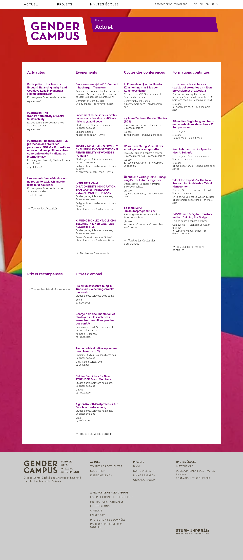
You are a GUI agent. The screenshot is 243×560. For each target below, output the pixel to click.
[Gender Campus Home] (55, 31)
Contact (96, 510)
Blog (136, 466)
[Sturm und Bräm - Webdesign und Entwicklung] (192, 531)
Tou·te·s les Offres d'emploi (96, 433)
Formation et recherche (193, 478)
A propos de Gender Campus (171, 4)
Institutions (185, 466)
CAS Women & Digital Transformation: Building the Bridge (192, 216)
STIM (111, 97)
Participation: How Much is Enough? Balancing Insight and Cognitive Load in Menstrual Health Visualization (47, 89)
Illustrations (100, 506)
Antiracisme (82, 91)
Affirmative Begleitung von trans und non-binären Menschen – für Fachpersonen (193, 124)
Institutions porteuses (107, 501)
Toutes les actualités (106, 466)
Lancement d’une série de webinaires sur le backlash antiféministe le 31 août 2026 (47, 181)
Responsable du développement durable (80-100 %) (97, 350)
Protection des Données (107, 519)
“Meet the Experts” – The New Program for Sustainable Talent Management (192, 183)
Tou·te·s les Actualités (44, 208)
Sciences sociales (36, 125)
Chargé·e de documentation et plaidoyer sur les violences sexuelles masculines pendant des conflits (95, 318)
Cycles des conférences (144, 72)
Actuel (31, 4)
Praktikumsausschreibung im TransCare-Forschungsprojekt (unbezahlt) (95, 289)
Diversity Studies (52, 160)
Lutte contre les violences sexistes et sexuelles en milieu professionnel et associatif (192, 87)
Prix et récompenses (45, 274)
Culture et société (133, 94)
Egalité (104, 91)
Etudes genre (34, 97)
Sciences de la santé (54, 97)
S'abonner (97, 470)
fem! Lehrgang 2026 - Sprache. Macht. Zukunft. (192, 151)
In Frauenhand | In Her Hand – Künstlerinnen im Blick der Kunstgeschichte (143, 87)
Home (99, 20)
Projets (64, 4)
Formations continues (191, 72)
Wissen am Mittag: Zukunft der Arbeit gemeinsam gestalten (143, 148)
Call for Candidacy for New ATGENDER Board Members (93, 378)
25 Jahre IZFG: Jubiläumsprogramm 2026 (140, 209)
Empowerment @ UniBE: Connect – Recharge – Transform (97, 86)
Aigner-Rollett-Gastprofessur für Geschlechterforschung (97, 406)
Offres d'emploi (89, 274)
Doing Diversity (144, 470)
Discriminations (180, 94)
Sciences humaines (53, 122)
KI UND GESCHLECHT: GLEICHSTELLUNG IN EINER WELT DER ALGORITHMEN (96, 223)
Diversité (94, 91)
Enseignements (101, 475)
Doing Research (144, 475)
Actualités (36, 72)
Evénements (86, 72)
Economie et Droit (152, 153)
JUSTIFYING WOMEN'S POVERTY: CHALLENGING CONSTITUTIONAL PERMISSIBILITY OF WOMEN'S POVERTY (97, 151)
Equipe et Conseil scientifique (111, 497)
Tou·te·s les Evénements (94, 253)
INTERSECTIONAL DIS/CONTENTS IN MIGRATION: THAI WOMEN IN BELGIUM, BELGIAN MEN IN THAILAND (96, 188)
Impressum (97, 515)
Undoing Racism (144, 479)
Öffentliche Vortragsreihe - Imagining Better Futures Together (145, 178)
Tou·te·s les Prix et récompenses (50, 289)
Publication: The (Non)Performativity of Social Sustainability (45, 116)
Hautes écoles (104, 4)
